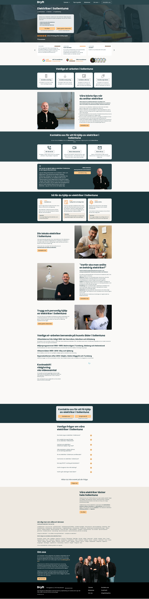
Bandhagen (46, 542)
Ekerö (47, 540)
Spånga (44, 541)
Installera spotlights (79, 526)
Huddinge (52, 538)
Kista (81, 542)
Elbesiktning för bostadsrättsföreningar (96, 528)
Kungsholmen (71, 540)
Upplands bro (53, 542)
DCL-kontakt (95, 529)
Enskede (86, 540)
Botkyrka (58, 541)
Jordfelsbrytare (41, 526)
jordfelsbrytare (56, 347)
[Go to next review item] (114, 50)
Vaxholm (78, 541)
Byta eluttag (55, 531)
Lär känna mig (82, 173)
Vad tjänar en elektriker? (70, 533)
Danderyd (80, 540)
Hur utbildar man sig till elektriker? (56, 533)
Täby (48, 538)
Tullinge (86, 541)
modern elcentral (106, 341)
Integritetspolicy (106, 593)
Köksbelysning (48, 528)
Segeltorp (104, 541)
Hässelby (49, 541)
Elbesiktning (83, 528)
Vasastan (95, 540)
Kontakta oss (84, 125)
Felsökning (104, 526)
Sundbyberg (64, 540)
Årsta (106, 540)
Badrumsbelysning (57, 528)
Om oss (90, 593)
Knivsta (90, 540)
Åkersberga (69, 538)
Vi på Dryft (104, 590)
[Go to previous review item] (35, 50)
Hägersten (57, 540)
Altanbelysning (75, 528)
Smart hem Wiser (64, 529)
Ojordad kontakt (57, 526)
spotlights (54, 353)
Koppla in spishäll (46, 529)
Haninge (100, 538)
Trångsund (76, 542)
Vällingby (72, 541)
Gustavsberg (60, 542)
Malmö (54, 545)
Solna (104, 538)
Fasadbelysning (40, 528)
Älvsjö (76, 540)
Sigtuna (53, 541)
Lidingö (84, 538)
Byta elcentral (88, 526)
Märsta (39, 541)
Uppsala (60, 545)
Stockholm (42, 39)
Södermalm (90, 538)
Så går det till (83, 416)
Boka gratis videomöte (64, 28)
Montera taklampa (55, 529)
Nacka (44, 538)
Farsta (109, 540)
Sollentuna (58, 538)
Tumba (67, 541)
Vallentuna (51, 540)
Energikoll (80, 529)
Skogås (71, 542)
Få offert (47, 28)
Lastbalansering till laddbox (68, 526)
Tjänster (90, 587)
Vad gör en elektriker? (42, 533)
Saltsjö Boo (98, 541)
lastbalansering (98, 121)
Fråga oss (74, 483)
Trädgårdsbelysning (66, 528)
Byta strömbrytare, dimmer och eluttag (78, 531)
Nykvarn (63, 541)
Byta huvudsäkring (97, 526)
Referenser (91, 590)
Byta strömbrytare (63, 531)
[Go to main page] (40, 2)
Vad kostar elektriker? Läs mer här (45, 524)
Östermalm (101, 540)
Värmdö (80, 538)
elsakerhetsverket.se (103, 114)
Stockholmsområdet (84, 502)
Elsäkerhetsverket (84, 295)
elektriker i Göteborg (48, 545)
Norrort (82, 541)
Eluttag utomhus (87, 529)
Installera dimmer (47, 531)
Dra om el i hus (49, 526)
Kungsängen (40, 542)
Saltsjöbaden (92, 541)
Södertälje (75, 538)
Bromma (63, 538)
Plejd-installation (73, 529)
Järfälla (95, 538)
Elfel (109, 526)
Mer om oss (41, 579)
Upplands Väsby (41, 540)
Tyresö (107, 538)
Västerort (66, 542)
